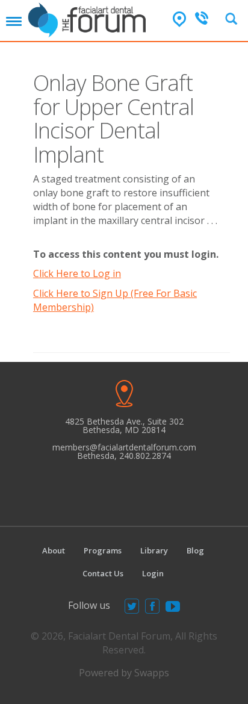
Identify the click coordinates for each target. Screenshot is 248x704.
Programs (103, 550)
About (53, 550)
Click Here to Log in (77, 273)
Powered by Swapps (124, 672)
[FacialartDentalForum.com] (89, 19)
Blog (195, 550)
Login (153, 573)
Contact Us (102, 573)
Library (154, 550)
